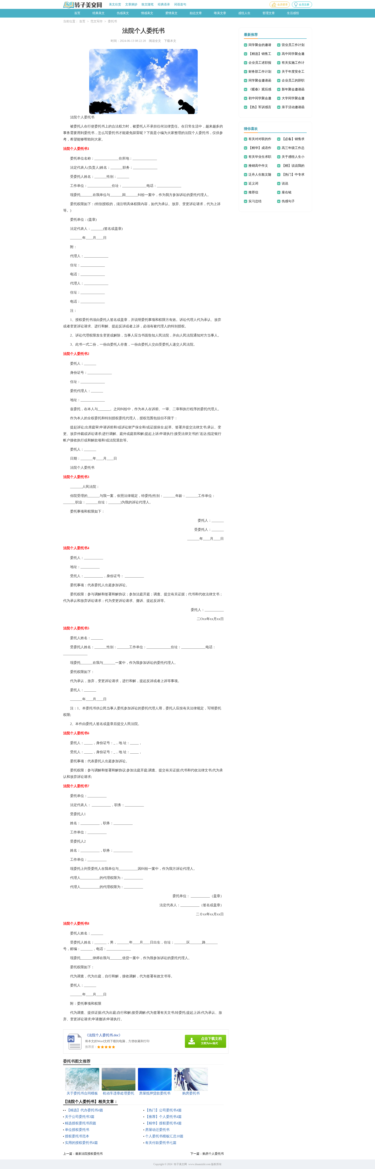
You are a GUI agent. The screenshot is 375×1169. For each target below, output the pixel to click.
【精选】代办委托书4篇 (85, 1110)
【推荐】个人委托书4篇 (163, 1116)
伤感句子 (288, 201)
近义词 (253, 183)
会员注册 (304, 4)
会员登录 (282, 4)
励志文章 (196, 13)
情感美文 (147, 13)
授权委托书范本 (77, 1136)
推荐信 (253, 192)
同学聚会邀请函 (259, 80)
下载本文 (170, 40)
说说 (285, 183)
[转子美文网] (82, 4)
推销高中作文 (258, 165)
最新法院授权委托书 (89, 1153)
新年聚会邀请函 (293, 89)
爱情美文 (171, 13)
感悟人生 (244, 13)
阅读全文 (155, 40)
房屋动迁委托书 (157, 1129)
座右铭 (286, 192)
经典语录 (164, 4)
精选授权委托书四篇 (80, 1123)
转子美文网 (180, 1164)
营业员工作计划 (293, 45)
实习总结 (255, 201)
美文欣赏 (115, 4)
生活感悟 (293, 13)
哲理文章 (269, 13)
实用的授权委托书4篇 (81, 1143)
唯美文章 (220, 13)
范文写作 (96, 21)
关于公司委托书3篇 (79, 1116)
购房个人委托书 (213, 1153)
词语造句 (180, 4)
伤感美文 (123, 13)
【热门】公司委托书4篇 (163, 1110)
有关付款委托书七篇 (160, 1143)
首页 (77, 13)
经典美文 (98, 13)
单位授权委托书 (77, 1129)
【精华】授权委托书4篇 (163, 1123)
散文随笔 (147, 4)
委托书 (112, 21)
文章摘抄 (131, 4)
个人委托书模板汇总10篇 (164, 1136)
